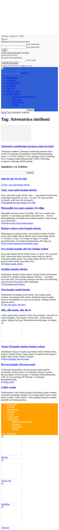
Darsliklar (11, 80)
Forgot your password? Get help (15, 52)
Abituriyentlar (13, 91)
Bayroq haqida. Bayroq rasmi (18, 364)
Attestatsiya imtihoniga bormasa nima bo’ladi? (27, 146)
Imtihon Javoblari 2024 (23, 96)
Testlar (15, 105)
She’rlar (10, 88)
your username (32, 44)
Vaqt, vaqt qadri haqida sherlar (19, 189)
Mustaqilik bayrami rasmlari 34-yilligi (22, 208)
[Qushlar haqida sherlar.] (12, 264)
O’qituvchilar (13, 94)
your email (31, 60)
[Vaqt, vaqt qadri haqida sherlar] (15, 185)
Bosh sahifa (12, 77)
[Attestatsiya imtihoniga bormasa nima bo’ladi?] (16, 141)
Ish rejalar (17, 99)
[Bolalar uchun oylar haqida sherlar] (17, 223)
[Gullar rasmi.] (7, 382)
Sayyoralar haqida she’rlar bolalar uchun (24, 248)
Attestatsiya (18, 102)
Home (3, 112)
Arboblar (11, 85)
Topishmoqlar (13, 83)
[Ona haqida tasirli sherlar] (13, 284)
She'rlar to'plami (14, 178)
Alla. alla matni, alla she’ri (16, 309)
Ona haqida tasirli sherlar (15, 289)
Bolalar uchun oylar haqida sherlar (21, 228)
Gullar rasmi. (8, 387)
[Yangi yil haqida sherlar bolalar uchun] (11, 341)
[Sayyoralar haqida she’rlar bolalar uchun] (19, 243)
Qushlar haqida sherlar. (14, 269)
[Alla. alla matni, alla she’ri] (13, 304)
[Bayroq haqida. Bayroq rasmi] (15, 359)
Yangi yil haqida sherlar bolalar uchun (23, 346)
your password (32, 47)
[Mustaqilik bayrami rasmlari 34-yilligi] (18, 202)
